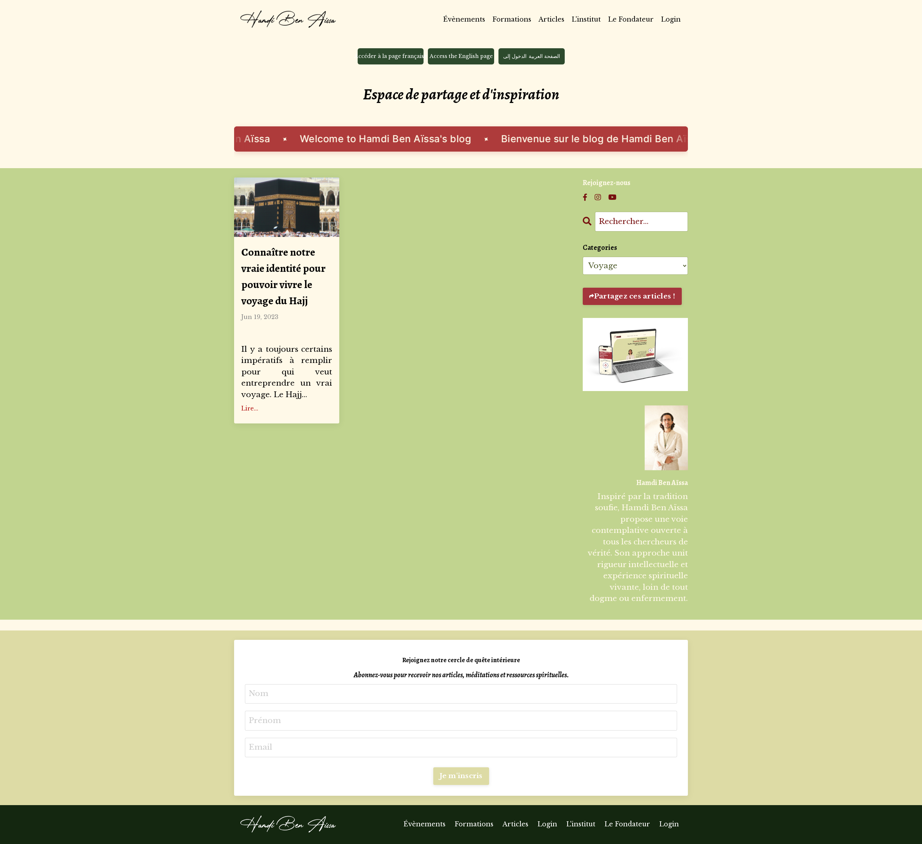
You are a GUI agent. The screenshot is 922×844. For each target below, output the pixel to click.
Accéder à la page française (391, 56)
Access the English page (461, 56)
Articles (551, 19)
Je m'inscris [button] (461, 776)
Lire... (249, 408)
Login (671, 19)
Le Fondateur (631, 19)
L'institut (586, 19)
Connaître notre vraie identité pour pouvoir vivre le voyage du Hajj (283, 276)
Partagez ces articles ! (634, 296)
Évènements (464, 19)
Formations (511, 19)
